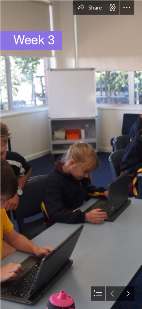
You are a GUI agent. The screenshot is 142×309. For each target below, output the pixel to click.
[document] (71, 154)
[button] (89, 7)
